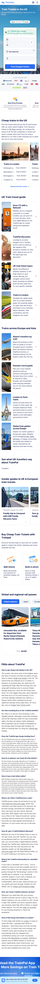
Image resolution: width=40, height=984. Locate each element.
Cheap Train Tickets (18, 735)
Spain (32, 445)
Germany (16, 448)
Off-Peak (12, 138)
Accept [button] (36, 981)
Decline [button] (29, 981)
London (26, 951)
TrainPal (4, 746)
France (24, 448)
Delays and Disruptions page (23, 916)
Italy (27, 445)
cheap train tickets (20, 708)
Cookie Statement (6, 978)
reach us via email (29, 937)
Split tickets (9, 596)
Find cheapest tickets (20, 75)
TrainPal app (33, 758)
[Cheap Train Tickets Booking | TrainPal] (8, 2)
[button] (31, 42)
